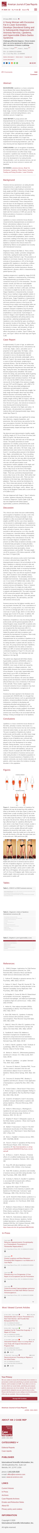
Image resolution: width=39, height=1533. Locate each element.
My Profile (15, 10)
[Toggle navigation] (36, 9)
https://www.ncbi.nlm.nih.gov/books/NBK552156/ (18, 1227)
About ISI (5, 1506)
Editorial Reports (8, 1447)
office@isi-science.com (16, 1474)
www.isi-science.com (14, 1477)
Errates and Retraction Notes (13, 1502)
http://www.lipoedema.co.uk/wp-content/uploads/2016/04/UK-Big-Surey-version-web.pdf (18, 1149)
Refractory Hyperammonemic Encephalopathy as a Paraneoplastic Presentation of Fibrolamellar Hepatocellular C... (18, 1244)
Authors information (8, 57)
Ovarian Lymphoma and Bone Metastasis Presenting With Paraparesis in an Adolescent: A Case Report (19, 1260)
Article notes (19, 57)
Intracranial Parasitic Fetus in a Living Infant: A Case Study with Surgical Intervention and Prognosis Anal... (19, 1344)
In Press (5, 1492)
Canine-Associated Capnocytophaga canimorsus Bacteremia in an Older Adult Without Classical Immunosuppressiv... (19, 1290)
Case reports (7, 1451)
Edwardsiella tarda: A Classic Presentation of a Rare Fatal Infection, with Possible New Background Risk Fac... (19, 1319)
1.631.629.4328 (13, 1472)
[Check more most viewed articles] (33, 1368)
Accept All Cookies (20, 1398)
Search (24, 10)
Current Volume (8, 1488)
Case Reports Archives (10, 1499)
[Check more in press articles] (33, 1302)
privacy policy (25, 1394)
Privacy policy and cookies (12, 1509)
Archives (5, 1495)
